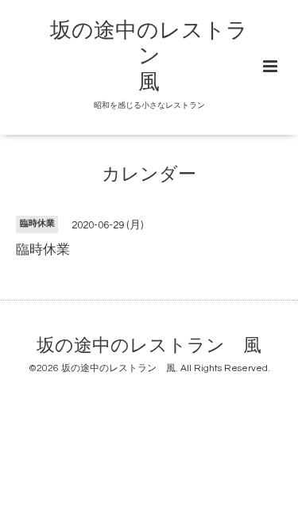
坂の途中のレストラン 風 (149, 57)
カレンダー (149, 175)
